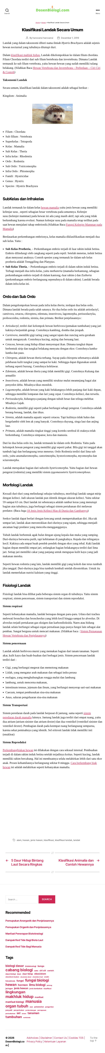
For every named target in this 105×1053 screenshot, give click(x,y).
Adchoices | (33, 1037)
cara (36, 970)
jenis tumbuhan (35, 988)
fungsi (20, 980)
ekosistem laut (38, 977)
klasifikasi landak (63, 840)
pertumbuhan (10, 1013)
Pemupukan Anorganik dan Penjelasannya (29, 920)
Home (38, 23)
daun (19, 974)
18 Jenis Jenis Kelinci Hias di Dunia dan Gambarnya (57, 510)
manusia (33, 1001)
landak (76, 840)
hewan (26, 840)
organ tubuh (16, 1006)
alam (19, 840)
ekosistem (40, 973)
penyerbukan (19, 1010)
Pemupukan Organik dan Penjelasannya (28, 927)
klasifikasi (49, 840)
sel (18, 1013)
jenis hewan (37, 840)
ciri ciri (43, 970)
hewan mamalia (50, 207)
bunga (41, 966)
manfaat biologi (14, 1001)
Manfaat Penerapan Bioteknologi (24, 933)
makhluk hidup (19, 996)
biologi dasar (14, 966)
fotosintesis (10, 981)
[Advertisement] (52, 803)
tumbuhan (13, 1017)
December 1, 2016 (70, 37)
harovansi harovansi (43, 37)
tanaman (33, 1013)
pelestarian (39, 1007)
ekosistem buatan (12, 977)
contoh (50, 970)
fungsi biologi (37, 980)
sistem (24, 1013)
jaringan (9, 988)
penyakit (8, 1010)
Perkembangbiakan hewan (18, 750)
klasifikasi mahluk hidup (25, 55)
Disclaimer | (47, 1037)
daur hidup (27, 973)
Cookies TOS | (77, 1037)
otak (31, 1007)
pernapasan (41, 1010)
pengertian (49, 1007)
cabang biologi (19, 970)
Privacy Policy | (35, 1041)
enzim (46, 977)
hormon (23, 985)
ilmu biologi (37, 985)
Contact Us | (61, 1037)
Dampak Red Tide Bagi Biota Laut (24, 940)
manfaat (39, 997)
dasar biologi (10, 974)
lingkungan (15, 992)
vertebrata (26, 1017)
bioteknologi (30, 966)
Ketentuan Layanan (55, 1041)
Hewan (43, 23)
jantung (49, 985)
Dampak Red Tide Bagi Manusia (23, 946)
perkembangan (30, 1010)
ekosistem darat (25, 977)
